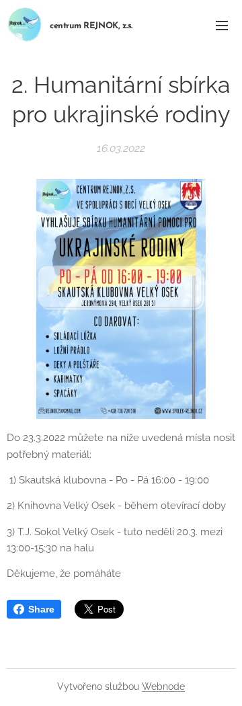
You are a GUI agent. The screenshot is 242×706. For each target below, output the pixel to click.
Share (41, 609)
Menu (221, 24)
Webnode (163, 686)
